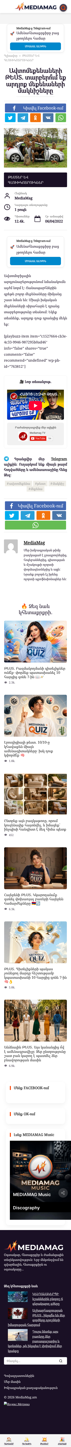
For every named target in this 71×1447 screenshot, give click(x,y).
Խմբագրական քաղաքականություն (31, 1388)
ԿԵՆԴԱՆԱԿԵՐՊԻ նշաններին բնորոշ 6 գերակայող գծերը (47, 1299)
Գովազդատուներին (19, 1375)
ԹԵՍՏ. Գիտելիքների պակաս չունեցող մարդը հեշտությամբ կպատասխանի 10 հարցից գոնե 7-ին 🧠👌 (35, 975)
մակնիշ (58, 483)
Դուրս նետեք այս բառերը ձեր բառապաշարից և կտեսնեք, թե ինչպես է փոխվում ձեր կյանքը (35, 1341)
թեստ (41, 483)
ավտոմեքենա (19, 483)
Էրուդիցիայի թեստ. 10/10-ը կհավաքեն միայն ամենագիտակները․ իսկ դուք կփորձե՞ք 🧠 (28, 748)
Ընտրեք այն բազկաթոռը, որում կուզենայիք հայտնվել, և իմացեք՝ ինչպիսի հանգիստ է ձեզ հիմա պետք (35, 824)
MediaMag (34, 542)
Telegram (59, 458)
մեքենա (36, 489)
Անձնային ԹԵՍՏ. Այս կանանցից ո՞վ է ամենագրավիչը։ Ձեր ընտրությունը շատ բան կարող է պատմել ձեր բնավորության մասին (35, 1053)
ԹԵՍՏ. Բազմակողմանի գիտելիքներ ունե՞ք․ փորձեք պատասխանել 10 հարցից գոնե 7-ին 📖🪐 (34, 672)
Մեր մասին (12, 1381)
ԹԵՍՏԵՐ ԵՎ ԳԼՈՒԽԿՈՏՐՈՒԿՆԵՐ (25, 180)
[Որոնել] (60, 1361)
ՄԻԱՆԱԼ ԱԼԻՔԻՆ (35, 46)
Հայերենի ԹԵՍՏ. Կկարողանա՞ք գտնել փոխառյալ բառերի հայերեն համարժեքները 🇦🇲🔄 (33, 899)
